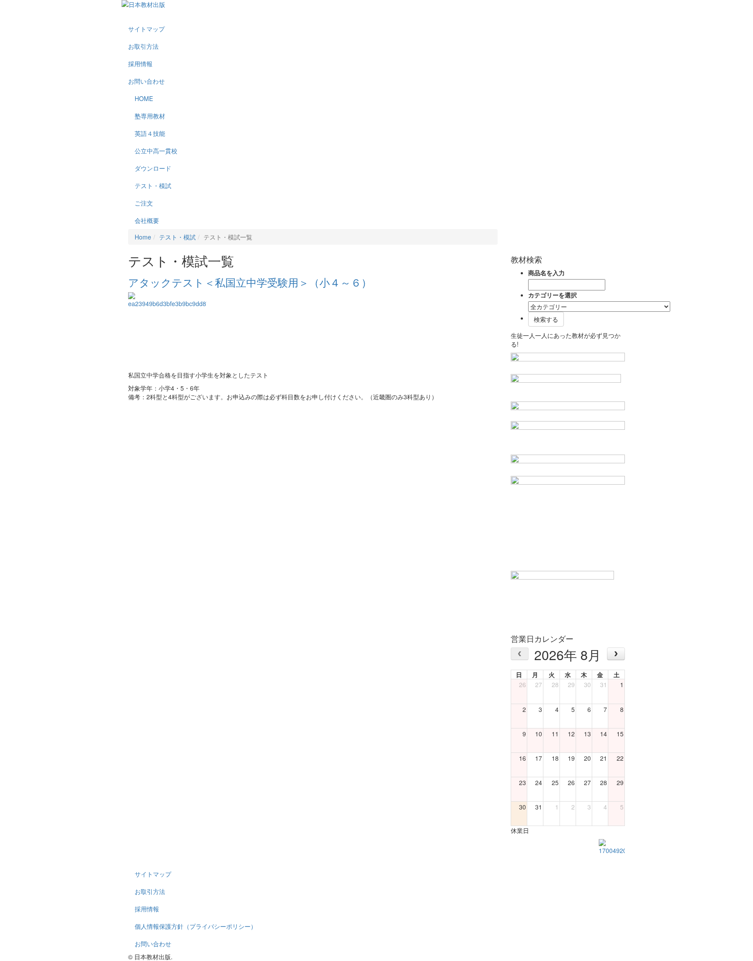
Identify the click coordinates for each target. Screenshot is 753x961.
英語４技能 (150, 133)
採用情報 (140, 63)
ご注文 (144, 203)
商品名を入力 (546, 272)
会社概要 (147, 220)
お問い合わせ (146, 81)
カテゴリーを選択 (552, 294)
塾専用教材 (150, 115)
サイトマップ (146, 28)
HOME (144, 98)
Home (143, 237)
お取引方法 (143, 46)
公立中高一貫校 (156, 150)
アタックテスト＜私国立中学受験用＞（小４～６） (250, 282)
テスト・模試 (153, 185)
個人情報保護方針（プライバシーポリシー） (196, 926)
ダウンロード (153, 168)
